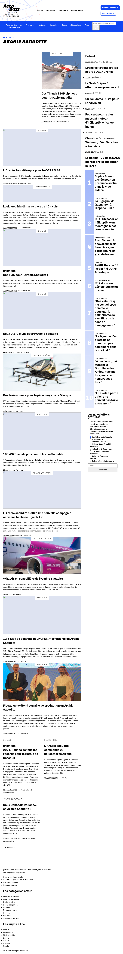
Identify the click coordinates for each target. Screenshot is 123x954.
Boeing (6, 938)
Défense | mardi (98, 442)
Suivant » (10, 847)
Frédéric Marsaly (62, 121)
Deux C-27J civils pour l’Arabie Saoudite (30, 333)
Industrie (54, 25)
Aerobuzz (19, 411)
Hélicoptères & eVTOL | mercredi (101, 445)
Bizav (64, 25)
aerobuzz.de (77, 10)
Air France (8, 932)
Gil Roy (18, 594)
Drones (6, 943)
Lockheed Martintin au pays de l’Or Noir (30, 206)
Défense (42, 25)
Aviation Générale (14, 25)
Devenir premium (110, 8)
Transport (30, 25)
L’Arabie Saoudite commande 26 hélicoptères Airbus (58, 750)
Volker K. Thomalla (24, 536)
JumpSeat (50, 10)
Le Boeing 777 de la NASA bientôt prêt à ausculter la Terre (102, 162)
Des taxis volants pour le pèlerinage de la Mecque (37, 395)
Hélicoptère (76, 25)
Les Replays (8, 872)
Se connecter (108, 13)
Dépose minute (42, 186)
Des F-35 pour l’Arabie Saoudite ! (25, 275)
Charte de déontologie (13, 877)
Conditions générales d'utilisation (18, 880)
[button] (96, 27)
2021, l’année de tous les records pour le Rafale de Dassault (20, 754)
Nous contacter (10, 885)
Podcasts (63, 10)
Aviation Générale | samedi (99, 457)
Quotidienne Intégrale (101, 437)
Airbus (6, 930)
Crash (6, 940)
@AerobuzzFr (9, 870)
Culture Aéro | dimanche (102, 461)
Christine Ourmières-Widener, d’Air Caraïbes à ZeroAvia (101, 142)
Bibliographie (9, 935)
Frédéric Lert (26, 228)
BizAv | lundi (97, 439)
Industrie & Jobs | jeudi (102, 449)
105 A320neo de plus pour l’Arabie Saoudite (33, 454)
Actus (40, 10)
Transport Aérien (42, 473)
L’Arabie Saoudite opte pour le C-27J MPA (31, 170)
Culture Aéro (14, 27)
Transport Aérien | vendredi (99, 452)
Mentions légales (10, 882)
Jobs (87, 25)
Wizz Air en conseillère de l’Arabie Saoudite (33, 578)
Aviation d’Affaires (11, 897)
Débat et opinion (10, 905)
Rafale (6, 946)
